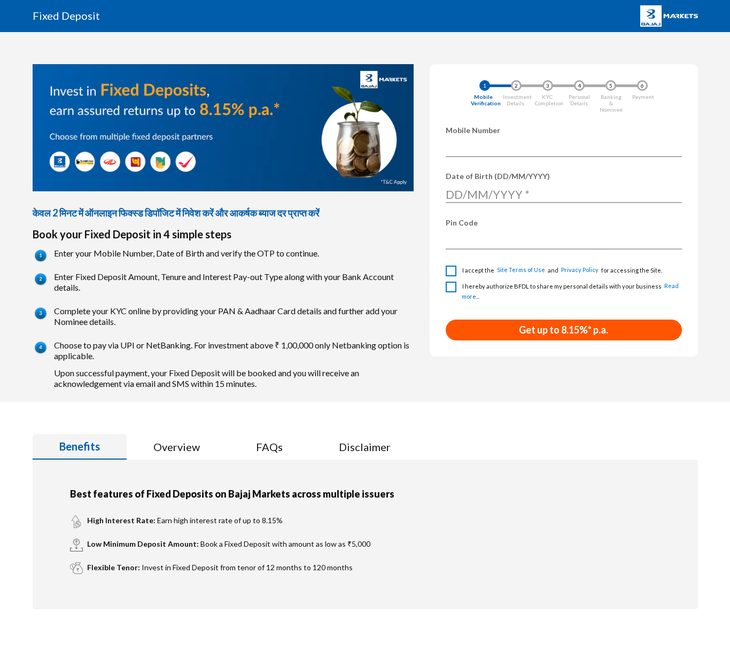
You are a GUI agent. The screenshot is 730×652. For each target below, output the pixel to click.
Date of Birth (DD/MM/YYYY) (498, 176)
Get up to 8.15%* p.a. (563, 330)
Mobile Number (473, 130)
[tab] (80, 447)
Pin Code (462, 222)
